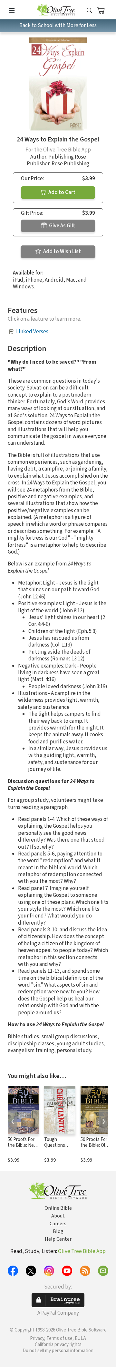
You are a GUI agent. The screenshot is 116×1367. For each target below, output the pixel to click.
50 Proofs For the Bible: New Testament (22, 1145)
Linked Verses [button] (32, 332)
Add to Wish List (61, 251)
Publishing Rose (67, 157)
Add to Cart (61, 192)
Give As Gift (61, 226)
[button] (89, 10)
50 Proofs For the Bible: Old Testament (94, 1145)
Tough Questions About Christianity (55, 1148)
